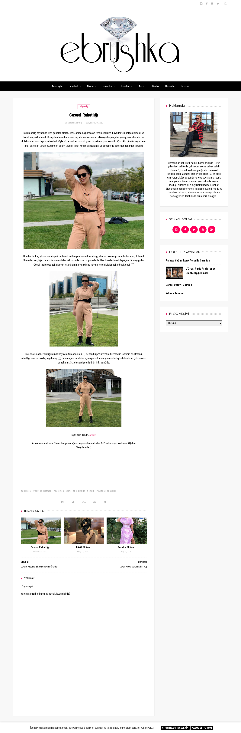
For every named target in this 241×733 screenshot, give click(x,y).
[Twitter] (194, 229)
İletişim (185, 86)
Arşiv (142, 86)
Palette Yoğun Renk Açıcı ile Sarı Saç (188, 260)
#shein (91, 491)
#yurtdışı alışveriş (106, 491)
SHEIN (92, 434)
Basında (170, 86)
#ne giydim (79, 491)
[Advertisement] (84, 681)
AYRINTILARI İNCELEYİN (175, 727)
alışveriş (84, 106)
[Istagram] (176, 229)
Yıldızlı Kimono (175, 293)
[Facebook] (185, 229)
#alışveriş (26, 491)
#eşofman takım (62, 491)
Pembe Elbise (125, 547)
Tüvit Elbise (83, 547)
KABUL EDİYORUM (202, 727)
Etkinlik (155, 86)
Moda (90, 86)
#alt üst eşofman (42, 491)
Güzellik (107, 86)
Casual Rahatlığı (40, 547)
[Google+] (211, 229)
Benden (125, 86)
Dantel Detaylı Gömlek (179, 285)
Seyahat (73, 86)
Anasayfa (57, 86)
